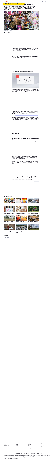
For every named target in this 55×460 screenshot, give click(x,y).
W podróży (20, 1)
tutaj (17, 458)
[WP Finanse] (9, 1)
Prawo (17, 1)
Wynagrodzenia (29, 448)
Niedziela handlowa (6, 443)
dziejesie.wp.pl (29, 179)
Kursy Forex (17, 444)
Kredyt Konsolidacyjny (42, 445)
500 (24, 57)
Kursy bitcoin (17, 445)
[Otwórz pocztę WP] (43, 1)
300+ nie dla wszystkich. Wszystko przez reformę (23, 159)
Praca (24, 1)
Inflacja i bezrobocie (30, 443)
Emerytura (13, 1)
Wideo (30, 1)
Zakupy (27, 1)
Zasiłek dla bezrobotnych (6, 445)
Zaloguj (48, 1)
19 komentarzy (33, 32)
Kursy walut (29, 445)
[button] (45, 1)
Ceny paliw (5, 444)
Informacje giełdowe (18, 443)
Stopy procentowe (29, 444)
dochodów (36, 56)
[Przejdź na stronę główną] (5, 1)
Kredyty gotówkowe (42, 442)
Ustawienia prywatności (38, 453)
